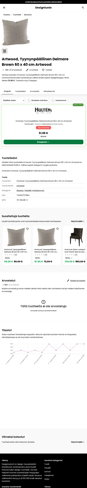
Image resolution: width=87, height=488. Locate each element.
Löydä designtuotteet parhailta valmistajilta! (43, 2)
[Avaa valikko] (4, 7)
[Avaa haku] (83, 7)
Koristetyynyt (38, 190)
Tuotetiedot (20, 91)
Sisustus (28, 14)
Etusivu (7, 14)
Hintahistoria (49, 91)
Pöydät (47, 468)
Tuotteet (17, 14)
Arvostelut (34, 91)
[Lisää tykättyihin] (27, 229)
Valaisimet (49, 475)
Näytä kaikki (76, 221)
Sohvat (47, 471)
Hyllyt (46, 479)
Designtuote (43, 7)
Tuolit (46, 464)
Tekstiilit (27, 190)
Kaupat (7, 91)
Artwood (20, 185)
